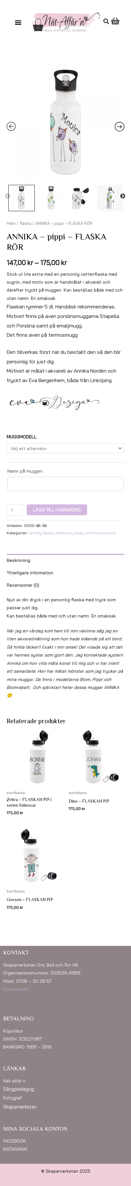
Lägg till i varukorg (57, 509)
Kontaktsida (15, 989)
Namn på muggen (25, 471)
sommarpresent (100, 532)
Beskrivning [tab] (18, 560)
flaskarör (63, 532)
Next (123, 196)
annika (35, 532)
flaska (25, 223)
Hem (11, 223)
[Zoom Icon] (65, 123)
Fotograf (12, 1098)
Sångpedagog (18, 1089)
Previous (7, 196)
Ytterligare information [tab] (30, 572)
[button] (18, 22)
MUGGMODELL (22, 436)
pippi (78, 532)
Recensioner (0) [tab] (23, 585)
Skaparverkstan (20, 1107)
